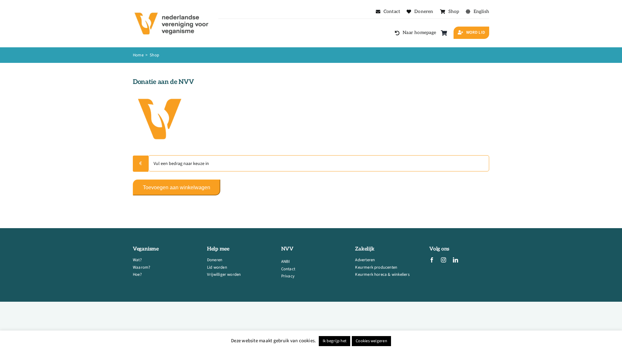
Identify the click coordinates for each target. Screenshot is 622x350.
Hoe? (137, 274)
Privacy (287, 276)
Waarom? (141, 267)
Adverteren (365, 260)
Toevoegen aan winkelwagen (176, 187)
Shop (154, 55)
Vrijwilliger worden (224, 274)
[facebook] (431, 259)
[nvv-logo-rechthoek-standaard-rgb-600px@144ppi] (172, 8)
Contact (288, 269)
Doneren (214, 260)
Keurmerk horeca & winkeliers (382, 274)
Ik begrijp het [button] (334, 341)
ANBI (285, 261)
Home (138, 55)
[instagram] (443, 259)
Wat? (137, 260)
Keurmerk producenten (376, 267)
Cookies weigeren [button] (371, 341)
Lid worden (217, 267)
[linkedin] (455, 259)
